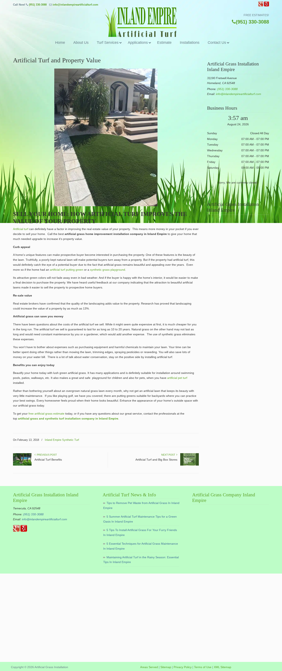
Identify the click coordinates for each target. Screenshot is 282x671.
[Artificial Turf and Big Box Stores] (189, 464)
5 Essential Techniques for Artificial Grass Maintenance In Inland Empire (140, 546)
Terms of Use (202, 667)
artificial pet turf (177, 377)
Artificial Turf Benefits (48, 459)
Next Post (168, 454)
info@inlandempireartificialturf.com (75, 4)
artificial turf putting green (66, 269)
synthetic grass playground (107, 269)
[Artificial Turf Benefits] (22, 464)
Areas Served (149, 667)
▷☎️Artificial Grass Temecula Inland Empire (141, 22)
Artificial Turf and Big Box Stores (156, 459)
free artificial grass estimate (46, 413)
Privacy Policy (183, 667)
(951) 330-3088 (38, 4)
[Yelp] (266, 5)
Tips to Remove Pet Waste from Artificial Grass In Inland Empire (141, 505)
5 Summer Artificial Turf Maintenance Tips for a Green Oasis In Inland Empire (140, 519)
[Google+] (260, 5)
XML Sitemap (222, 667)
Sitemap (165, 667)
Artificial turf (20, 229)
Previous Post (46, 454)
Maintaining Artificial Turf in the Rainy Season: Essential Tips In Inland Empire (141, 560)
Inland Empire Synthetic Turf (62, 439)
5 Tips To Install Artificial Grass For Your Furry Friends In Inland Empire (140, 532)
